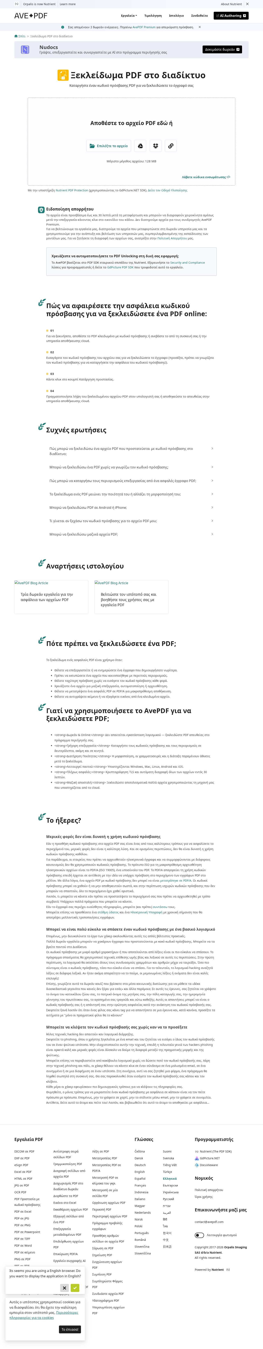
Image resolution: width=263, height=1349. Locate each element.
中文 (166, 1240)
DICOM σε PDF (24, 1151)
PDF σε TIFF (22, 1239)
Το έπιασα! (70, 1329)
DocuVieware (209, 1165)
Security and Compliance (187, 262)
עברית (167, 1206)
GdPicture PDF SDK (120, 267)
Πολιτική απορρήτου (209, 1190)
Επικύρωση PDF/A (65, 1254)
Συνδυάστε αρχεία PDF (108, 1294)
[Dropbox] (155, 146)
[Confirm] (75, 1288)
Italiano (140, 1199)
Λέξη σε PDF (100, 1151)
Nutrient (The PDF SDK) (216, 1151)
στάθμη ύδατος (108, 912)
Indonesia (141, 1192)
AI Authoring (230, 15)
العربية (167, 1212)
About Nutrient (231, 4)
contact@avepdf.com (209, 1222)
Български (170, 1185)
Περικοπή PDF (101, 1209)
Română (140, 1240)
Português (142, 1233)
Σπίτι (21, 36)
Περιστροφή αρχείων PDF (109, 1216)
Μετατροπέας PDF (104, 1158)
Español (140, 1179)
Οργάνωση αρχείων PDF (108, 1203)
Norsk (139, 1219)
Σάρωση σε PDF (102, 1248)
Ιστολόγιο (176, 16)
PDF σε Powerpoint (27, 1232)
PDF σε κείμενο (24, 1252)
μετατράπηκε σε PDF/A (175, 880)
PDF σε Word (23, 1245)
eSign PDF (21, 1165)
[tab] (131, 451)
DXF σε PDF (22, 1158)
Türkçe (167, 1172)
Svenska (168, 1158)
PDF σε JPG (21, 1218)
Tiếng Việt (170, 1165)
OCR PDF (20, 1192)
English (140, 1172)
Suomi (167, 1151)
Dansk (139, 1158)
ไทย (165, 1226)
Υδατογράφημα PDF (105, 1300)
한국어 (167, 1233)
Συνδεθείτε (199, 16)
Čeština (140, 1151)
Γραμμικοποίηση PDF (67, 1164)
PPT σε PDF (21, 1266)
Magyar (140, 1206)
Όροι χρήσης (204, 1197)
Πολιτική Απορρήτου (172, 238)
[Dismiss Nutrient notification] (247, 4)
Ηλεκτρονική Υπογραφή (146, 912)
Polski (138, 1226)
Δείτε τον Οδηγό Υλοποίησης (167, 190)
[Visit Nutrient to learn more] (16, 4)
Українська (171, 1192)
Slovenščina (143, 1253)
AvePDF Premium (144, 27)
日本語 (167, 1246)
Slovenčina (142, 1246)
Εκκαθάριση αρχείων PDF (70, 1209)
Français (140, 1185)
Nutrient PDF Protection (72, 190)
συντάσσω (160, 907)
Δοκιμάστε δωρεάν (220, 49)
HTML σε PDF (23, 1179)
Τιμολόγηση (153, 16)
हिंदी (165, 1219)
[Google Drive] (140, 146)
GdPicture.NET (210, 1158)
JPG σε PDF (21, 1185)
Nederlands (143, 1212)
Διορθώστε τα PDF (65, 1196)
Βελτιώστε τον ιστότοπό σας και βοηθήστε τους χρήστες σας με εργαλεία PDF (128, 599)
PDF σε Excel (22, 1211)
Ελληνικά (170, 1179)
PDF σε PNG (22, 1225)
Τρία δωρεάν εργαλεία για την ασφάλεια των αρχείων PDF (47, 597)
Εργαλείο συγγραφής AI (69, 1261)
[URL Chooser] (171, 146)
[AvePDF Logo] (30, 15)
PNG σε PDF (22, 1259)
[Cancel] (64, 1288)
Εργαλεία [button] (128, 16)
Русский (168, 1199)
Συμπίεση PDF (102, 1274)
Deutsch (140, 1165)
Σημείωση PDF (102, 1255)
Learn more (68, 4)
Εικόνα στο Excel (64, 1203)
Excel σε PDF (22, 1172)
